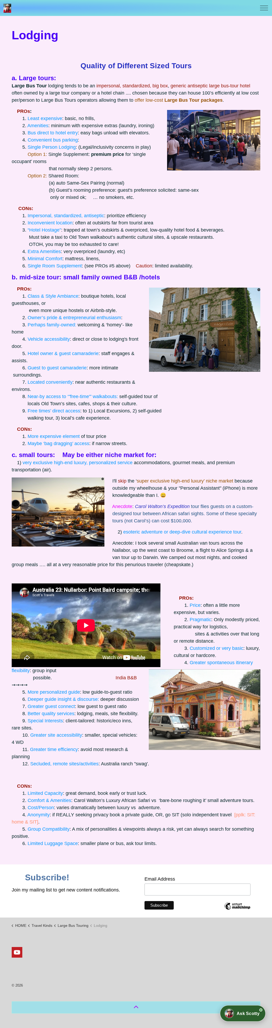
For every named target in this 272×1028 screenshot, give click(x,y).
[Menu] (264, 8)
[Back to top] (136, 1007)
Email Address (161, 879)
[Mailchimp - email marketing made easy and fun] (237, 910)
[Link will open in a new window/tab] (17, 952)
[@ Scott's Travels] (7, 8)
